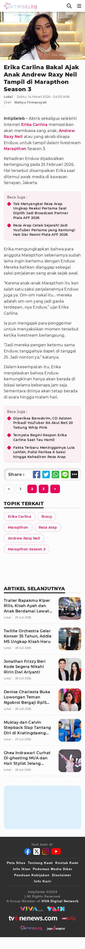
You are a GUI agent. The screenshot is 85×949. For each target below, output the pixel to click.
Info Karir (42, 881)
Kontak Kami (66, 863)
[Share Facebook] (36, 474)
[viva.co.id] (31, 908)
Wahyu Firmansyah (30, 102)
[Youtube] (56, 851)
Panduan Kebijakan (32, 875)
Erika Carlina (34, 124)
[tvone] (33, 918)
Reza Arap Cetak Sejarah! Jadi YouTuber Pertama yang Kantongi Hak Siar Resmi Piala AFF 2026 (44, 230)
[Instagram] (45, 851)
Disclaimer (61, 875)
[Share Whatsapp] (55, 474)
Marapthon (15, 148)
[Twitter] (36, 851)
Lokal (8, 96)
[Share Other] (74, 474)
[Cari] (69, 6)
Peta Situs (16, 863)
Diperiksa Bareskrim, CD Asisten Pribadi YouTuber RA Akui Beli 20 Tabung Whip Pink (43, 423)
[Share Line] (65, 474)
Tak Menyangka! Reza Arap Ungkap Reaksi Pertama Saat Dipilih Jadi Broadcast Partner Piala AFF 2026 (40, 211)
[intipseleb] (31, 927)
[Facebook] (27, 851)
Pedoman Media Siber (52, 869)
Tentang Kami (40, 863)
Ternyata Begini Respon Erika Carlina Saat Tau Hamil (40, 437)
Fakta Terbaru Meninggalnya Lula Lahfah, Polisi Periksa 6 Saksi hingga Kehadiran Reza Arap (44, 452)
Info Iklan (21, 869)
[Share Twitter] (46, 474)
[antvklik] (69, 918)
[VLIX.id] (56, 908)
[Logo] (19, 6)
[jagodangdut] (56, 927)
